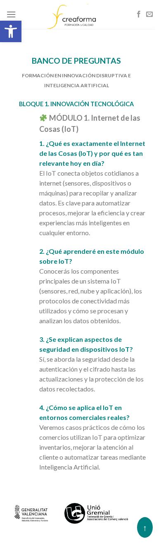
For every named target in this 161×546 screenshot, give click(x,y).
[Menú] (11, 14)
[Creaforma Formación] (80, 14)
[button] (10, 31)
